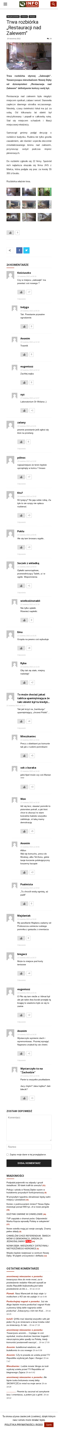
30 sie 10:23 (35, 1289)
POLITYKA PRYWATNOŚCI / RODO (24, 1424)
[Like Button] (10, 232)
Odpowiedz (21, 299)
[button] (53, 4)
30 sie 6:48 (42, 1297)
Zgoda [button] (49, 1425)
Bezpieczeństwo (13, 16)
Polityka (32, 16)
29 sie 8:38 (37, 1350)
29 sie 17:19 (34, 1325)
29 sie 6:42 (30, 1372)
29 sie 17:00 (44, 1342)
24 (51, 38)
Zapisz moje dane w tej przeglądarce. (28, 1154)
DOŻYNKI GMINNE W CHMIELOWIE (24, 1214)
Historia (24, 16)
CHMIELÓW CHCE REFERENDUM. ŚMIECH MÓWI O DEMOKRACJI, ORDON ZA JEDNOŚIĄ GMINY (28, 1238)
